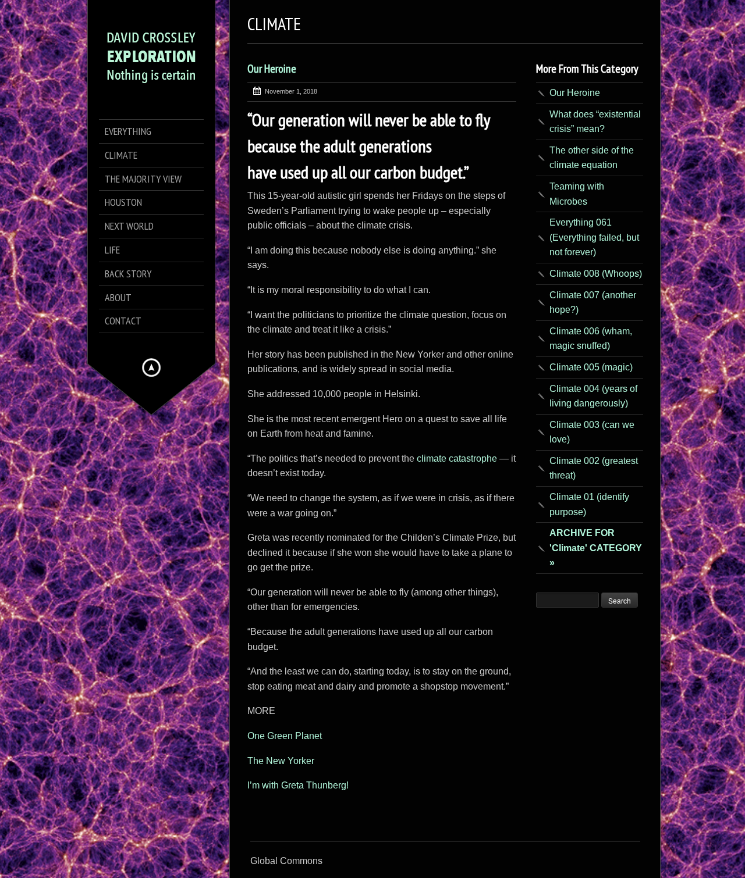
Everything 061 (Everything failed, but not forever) (594, 237)
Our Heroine (271, 68)
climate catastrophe (458, 458)
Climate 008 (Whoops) (595, 274)
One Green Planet (284, 736)
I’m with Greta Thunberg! (298, 785)
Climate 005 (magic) (591, 367)
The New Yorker (280, 761)
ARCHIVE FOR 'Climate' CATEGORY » (595, 548)
